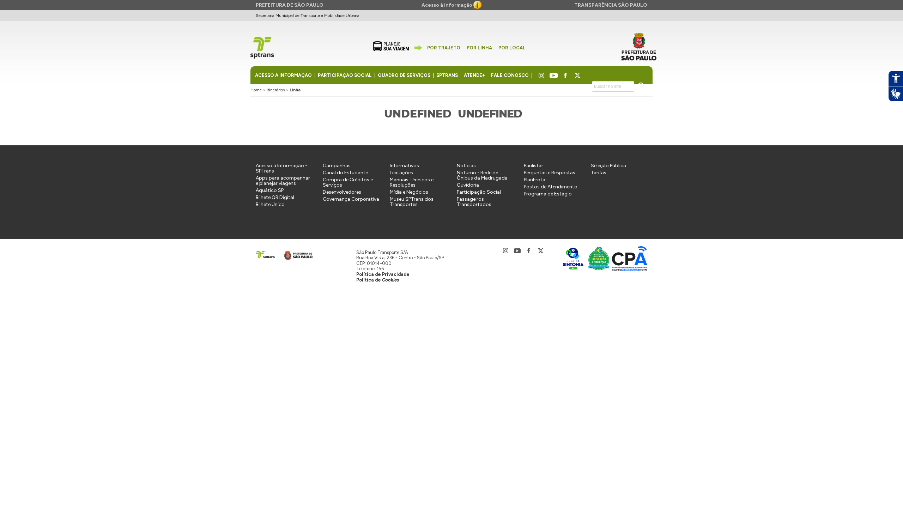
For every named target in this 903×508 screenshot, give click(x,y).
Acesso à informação (447, 5)
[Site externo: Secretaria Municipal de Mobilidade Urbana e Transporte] (638, 47)
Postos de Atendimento (550, 187)
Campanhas (337, 166)
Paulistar (533, 166)
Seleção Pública (608, 166)
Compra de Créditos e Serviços (348, 182)
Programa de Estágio (548, 194)
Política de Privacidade (383, 274)
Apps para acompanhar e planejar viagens (283, 180)
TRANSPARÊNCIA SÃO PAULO (610, 5)
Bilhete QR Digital (275, 197)
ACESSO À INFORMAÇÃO (283, 75)
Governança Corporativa (351, 199)
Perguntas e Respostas (549, 173)
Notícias (466, 166)
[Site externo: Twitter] (577, 76)
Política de (377, 280)
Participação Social (479, 192)
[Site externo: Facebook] (565, 76)
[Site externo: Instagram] (540, 76)
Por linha (479, 47)
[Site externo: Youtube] (554, 76)
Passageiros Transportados (474, 201)
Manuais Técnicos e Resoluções (412, 182)
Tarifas (598, 173)
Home (256, 89)
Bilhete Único (270, 204)
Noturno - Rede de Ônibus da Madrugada (482, 175)
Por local (512, 47)
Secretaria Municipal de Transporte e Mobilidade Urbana (307, 15)
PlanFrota (534, 180)
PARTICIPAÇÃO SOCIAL (345, 75)
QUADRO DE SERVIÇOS (404, 75)
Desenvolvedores (342, 192)
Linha (295, 89)
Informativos (404, 166)
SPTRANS (447, 75)
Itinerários (276, 89)
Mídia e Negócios (409, 192)
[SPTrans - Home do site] (266, 254)
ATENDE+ (474, 75)
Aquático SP (270, 190)
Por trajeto (443, 47)
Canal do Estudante (345, 173)
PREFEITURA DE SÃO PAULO (289, 5)
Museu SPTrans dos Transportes (412, 201)
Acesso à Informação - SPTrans (281, 168)
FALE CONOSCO (510, 75)
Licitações (401, 173)
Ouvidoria (468, 185)
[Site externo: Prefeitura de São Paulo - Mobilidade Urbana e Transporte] (296, 254)
